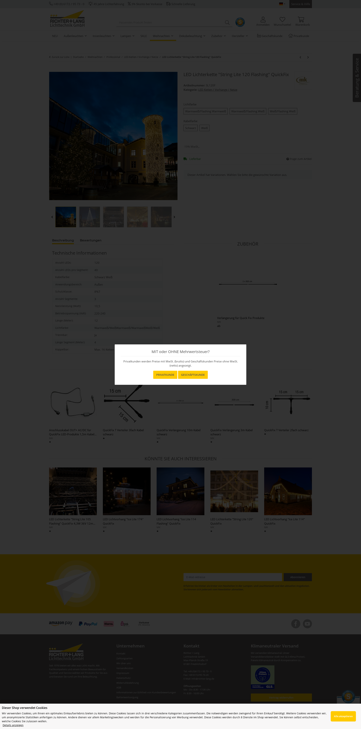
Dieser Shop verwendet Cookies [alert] (24, 708)
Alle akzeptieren (343, 716)
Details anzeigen (13, 725)
